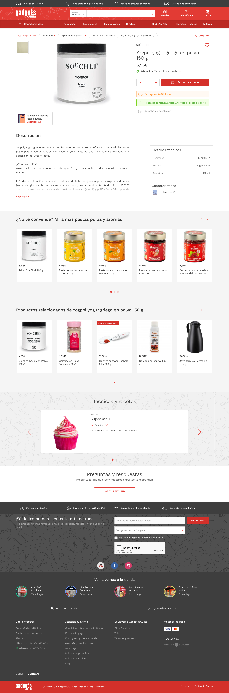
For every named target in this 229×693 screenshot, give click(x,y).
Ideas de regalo (111, 24)
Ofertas (130, 24)
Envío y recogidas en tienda (81, 638)
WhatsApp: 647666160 (32, 648)
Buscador (92, 11)
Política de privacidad (152, 537)
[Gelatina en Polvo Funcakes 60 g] (74, 346)
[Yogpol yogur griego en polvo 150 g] (81, 75)
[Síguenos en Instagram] (128, 565)
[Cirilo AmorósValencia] (120, 591)
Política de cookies (76, 658)
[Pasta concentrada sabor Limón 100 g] (74, 255)
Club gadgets (159, 24)
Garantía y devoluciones (79, 643)
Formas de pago (74, 633)
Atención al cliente (76, 621)
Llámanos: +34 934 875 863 (32, 643)
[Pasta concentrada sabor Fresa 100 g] (154, 255)
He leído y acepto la (140, 537)
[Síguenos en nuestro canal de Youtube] (100, 565)
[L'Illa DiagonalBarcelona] (71, 591)
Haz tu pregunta (115, 491)
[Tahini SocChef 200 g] (34, 255)
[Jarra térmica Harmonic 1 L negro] (195, 346)
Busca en (75, 12)
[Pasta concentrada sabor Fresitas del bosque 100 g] (195, 255)
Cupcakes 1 (100, 419)
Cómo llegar (36, 594)
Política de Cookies (204, 686)
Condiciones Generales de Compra (85, 628)
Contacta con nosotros (29, 633)
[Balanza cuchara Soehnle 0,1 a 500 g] (114, 346)
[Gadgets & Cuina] (26, 16)
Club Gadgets (122, 628)
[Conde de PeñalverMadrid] (170, 591)
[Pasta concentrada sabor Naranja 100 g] (114, 255)
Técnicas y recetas (186, 24)
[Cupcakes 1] (65, 431)
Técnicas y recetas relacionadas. (37, 118)
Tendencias (68, 24)
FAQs (68, 663)
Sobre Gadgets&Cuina (28, 628)
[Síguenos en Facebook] (114, 565)
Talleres (207, 24)
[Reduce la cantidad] (140, 82)
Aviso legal (71, 648)
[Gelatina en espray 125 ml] (154, 346)
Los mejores (90, 24)
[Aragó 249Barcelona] (21, 591)
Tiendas (20, 638)
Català (19, 673)
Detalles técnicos (167, 150)
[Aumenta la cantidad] (155, 82)
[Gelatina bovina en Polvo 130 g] (34, 346)
